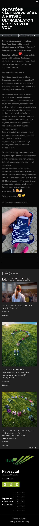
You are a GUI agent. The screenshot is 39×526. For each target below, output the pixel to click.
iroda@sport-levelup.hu (10, 475)
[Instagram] (11, 484)
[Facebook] (5, 484)
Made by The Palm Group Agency (19, 521)
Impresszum (7, 498)
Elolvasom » (5, 315)
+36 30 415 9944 (8, 479)
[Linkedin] (17, 484)
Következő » (33, 448)
